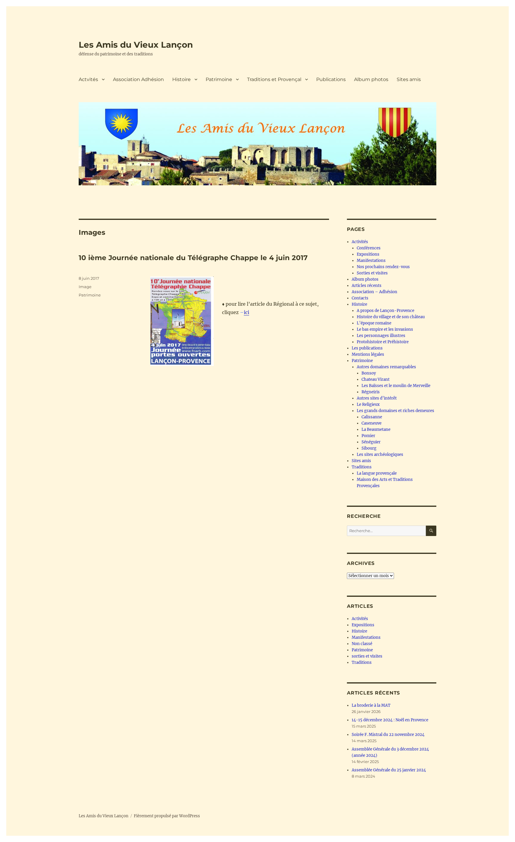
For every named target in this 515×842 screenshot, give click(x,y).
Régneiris (371, 391)
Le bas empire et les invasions (385, 329)
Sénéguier (371, 442)
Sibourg (369, 448)
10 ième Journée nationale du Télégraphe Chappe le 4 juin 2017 (193, 258)
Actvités (88, 79)
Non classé (362, 643)
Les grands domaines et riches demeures (395, 410)
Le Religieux (368, 404)
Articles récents (366, 285)
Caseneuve (371, 423)
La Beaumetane (376, 429)
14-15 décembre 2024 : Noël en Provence (390, 720)
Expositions (368, 254)
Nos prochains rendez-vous (383, 266)
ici (246, 312)
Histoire (181, 79)
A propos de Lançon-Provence (385, 310)
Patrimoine (219, 79)
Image (85, 286)
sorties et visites (367, 656)
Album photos (371, 79)
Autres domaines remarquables (386, 366)
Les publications (367, 348)
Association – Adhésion (374, 291)
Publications (331, 79)
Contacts (360, 298)
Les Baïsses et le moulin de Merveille (396, 385)
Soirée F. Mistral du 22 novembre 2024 (388, 734)
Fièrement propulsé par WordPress (167, 815)
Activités (360, 241)
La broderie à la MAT (371, 705)
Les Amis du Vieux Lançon (136, 45)
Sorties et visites (372, 273)
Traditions (362, 467)
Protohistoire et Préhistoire (383, 341)
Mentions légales (368, 354)
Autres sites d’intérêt (377, 398)
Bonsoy (369, 373)
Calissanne (372, 417)
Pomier (368, 435)
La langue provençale (377, 473)
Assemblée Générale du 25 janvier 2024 (389, 770)
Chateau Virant (376, 379)
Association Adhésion (138, 79)
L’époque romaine (374, 323)
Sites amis (409, 79)
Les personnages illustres (381, 335)
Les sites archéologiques (380, 454)
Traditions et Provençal (274, 79)
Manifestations (371, 260)
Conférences (369, 248)
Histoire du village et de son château (391, 316)
